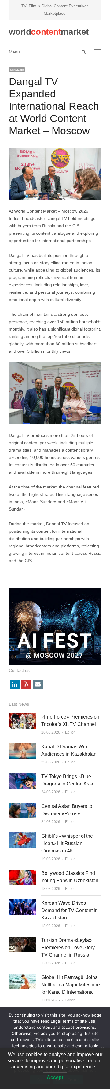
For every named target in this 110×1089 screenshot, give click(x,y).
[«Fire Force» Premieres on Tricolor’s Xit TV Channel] (22, 717)
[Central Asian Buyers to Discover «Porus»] (22, 806)
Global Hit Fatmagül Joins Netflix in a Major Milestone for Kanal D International (70, 985)
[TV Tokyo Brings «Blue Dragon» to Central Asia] (22, 776)
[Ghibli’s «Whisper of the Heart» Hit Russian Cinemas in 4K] (22, 836)
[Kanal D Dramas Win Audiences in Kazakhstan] (22, 746)
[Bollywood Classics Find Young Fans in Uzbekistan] (22, 873)
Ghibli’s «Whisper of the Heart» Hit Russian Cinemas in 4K (67, 843)
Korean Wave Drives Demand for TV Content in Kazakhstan (69, 910)
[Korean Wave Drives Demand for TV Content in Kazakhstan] (22, 903)
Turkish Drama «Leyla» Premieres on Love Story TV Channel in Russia (68, 948)
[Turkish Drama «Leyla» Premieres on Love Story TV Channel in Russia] (22, 940)
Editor (70, 732)
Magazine (17, 69)
